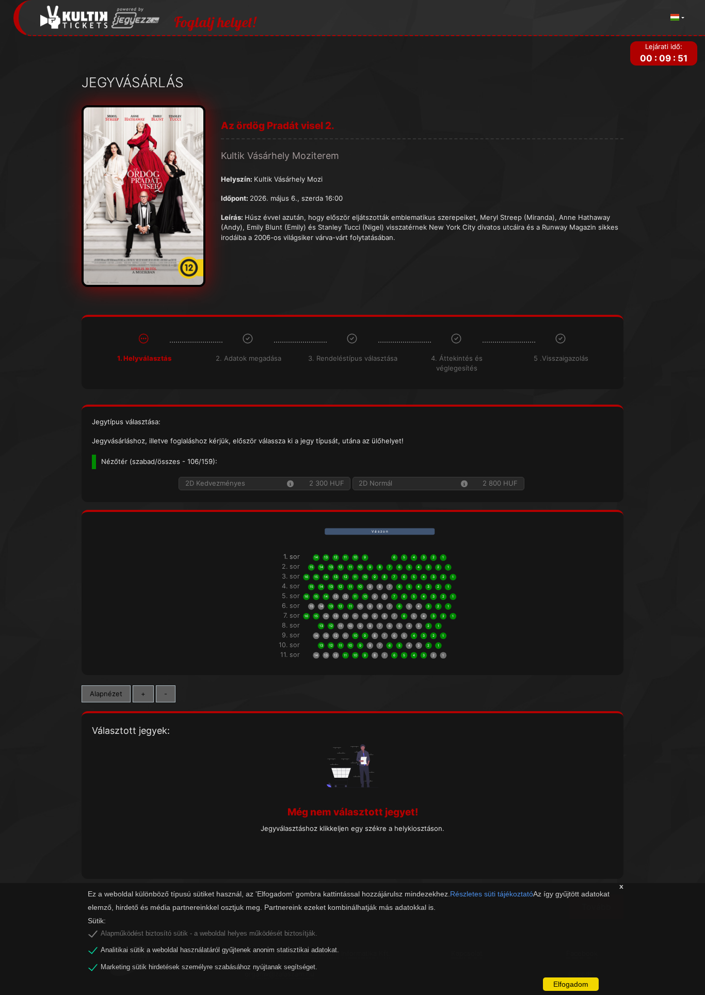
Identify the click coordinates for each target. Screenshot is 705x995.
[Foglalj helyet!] (100, 17)
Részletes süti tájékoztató (491, 894)
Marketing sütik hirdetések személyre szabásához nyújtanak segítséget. (209, 967)
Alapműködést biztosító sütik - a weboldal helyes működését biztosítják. (209, 933)
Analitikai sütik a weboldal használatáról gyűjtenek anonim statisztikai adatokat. (220, 950)
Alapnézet (106, 693)
